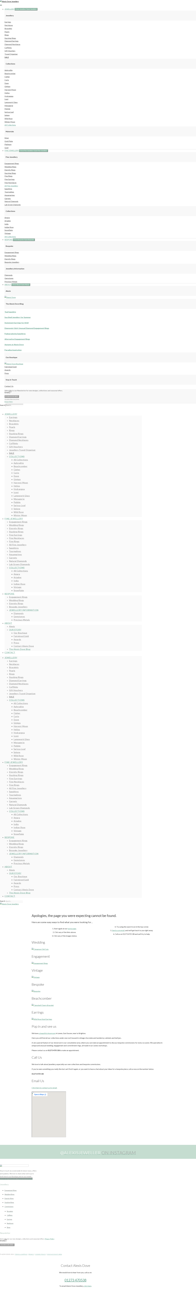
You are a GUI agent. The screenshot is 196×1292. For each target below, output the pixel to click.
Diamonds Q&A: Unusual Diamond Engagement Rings (27, 328)
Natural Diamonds (18, 561)
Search (2, 405)
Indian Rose (19, 584)
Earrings (13, 417)
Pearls (12, 427)
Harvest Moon (21, 482)
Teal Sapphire (10, 312)
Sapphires (14, 548)
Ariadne (18, 577)
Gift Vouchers (16, 446)
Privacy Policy (9, 402)
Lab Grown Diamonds (19, 564)
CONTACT (10, 652)
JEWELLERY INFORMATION (23, 610)
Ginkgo (17, 479)
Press (16, 642)
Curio (16, 473)
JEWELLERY (11, 414)
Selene (17, 508)
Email (7, 392)
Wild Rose (19, 512)
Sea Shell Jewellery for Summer (18, 317)
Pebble (17, 502)
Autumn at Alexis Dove (14, 344)
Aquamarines (15, 554)
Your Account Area (54, 1254)
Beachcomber (20, 466)
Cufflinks (13, 443)
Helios (17, 486)
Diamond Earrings (18, 437)
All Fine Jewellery (17, 544)
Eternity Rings (16, 528)
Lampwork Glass (22, 495)
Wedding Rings (16, 525)
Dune (16, 476)
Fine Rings (14, 541)
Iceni (16, 492)
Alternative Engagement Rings (17, 339)
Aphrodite (19, 463)
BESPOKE (10, 593)
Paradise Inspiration (13, 350)
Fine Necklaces (16, 538)
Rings (12, 430)
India (16, 580)
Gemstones (19, 616)
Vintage (18, 587)
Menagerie (19, 499)
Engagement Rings (18, 522)
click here (87, 1286)
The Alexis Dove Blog (19, 649)
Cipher (17, 469)
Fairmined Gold (21, 636)
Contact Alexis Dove (24, 646)
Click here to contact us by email (44, 1088)
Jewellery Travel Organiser (22, 450)
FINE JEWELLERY (14, 518)
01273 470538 (75, 1280)
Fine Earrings (15, 535)
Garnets (13, 557)
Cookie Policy (40, 1254)
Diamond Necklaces (18, 440)
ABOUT (8, 623)
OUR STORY (15, 629)
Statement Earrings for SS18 (16, 323)
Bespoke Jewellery (18, 606)
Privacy (31, 1254)
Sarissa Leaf (20, 505)
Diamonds (19, 613)
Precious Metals (22, 620)
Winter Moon (20, 515)
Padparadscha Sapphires (15, 334)
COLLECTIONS (16, 456)
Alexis (12, 626)
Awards (17, 639)
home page (72, 928)
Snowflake (19, 590)
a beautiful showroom (47, 1033)
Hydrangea (19, 489)
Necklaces (14, 420)
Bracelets (14, 423)
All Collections (21, 459)
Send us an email (118, 930)
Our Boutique (20, 633)
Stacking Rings (16, 433)
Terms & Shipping (21, 1254)
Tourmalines (15, 551)
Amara (17, 574)
